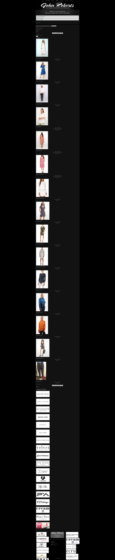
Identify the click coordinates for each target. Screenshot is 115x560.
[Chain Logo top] (42, 333)
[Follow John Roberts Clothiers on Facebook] (77, 542)
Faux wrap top (39, 289)
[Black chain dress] (42, 356)
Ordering (37, 31)
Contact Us (71, 0)
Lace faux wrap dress (40, 266)
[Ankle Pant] (41, 379)
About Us (66, 0)
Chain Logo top (39, 335)
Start (53, 33)
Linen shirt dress (39, 80)
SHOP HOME (38, 22)
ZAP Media (59, 558)
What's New (61, 0)
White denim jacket (40, 198)
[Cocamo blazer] (42, 102)
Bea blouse (38, 126)
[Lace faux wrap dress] (42, 265)
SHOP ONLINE (48, 0)
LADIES (57, 0)
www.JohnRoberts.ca (75, 545)
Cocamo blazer (39, 103)
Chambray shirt (39, 312)
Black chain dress (40, 358)
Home (43, 0)
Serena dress (39, 150)
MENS (53, 0)
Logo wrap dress (39, 243)
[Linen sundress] (42, 56)
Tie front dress (39, 221)
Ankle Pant (38, 381)
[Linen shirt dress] (42, 79)
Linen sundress (39, 58)
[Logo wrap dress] (42, 242)
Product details (38, 106)
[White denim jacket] (42, 196)
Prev (55, 33)
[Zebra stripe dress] (42, 172)
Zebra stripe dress (40, 174)
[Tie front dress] (42, 219)
